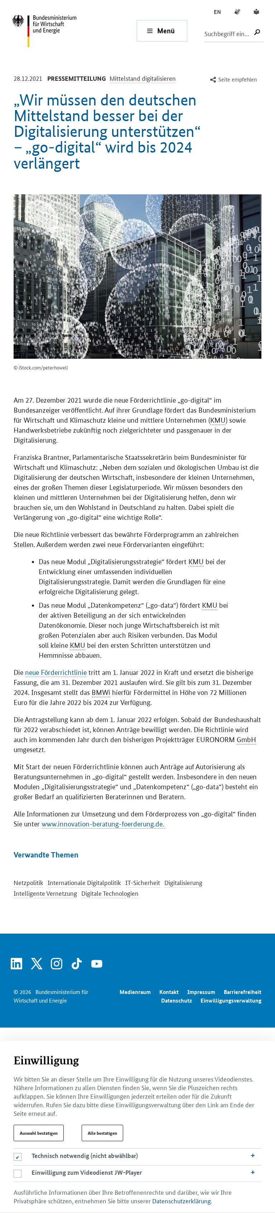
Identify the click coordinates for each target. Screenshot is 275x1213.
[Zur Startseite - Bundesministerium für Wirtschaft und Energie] (74, 31)
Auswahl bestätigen (39, 1133)
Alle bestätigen (102, 1133)
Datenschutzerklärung (181, 1200)
